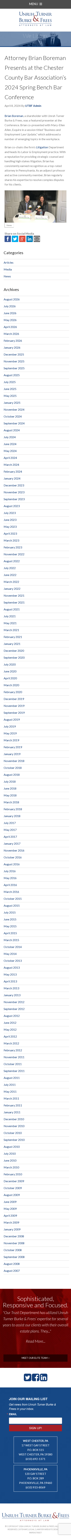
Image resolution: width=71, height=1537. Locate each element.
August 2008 (12, 1263)
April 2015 (10, 933)
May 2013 (10, 974)
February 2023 (13, 547)
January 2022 (12, 588)
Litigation (42, 147)
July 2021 (10, 616)
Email (13, 1414)
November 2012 (14, 1002)
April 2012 (10, 1036)
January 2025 (12, 402)
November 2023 (14, 492)
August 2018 (12, 774)
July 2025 (10, 382)
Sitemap (23, 1529)
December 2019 (14, 699)
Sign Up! (35, 1428)
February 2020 (13, 692)
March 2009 (11, 1222)
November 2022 (14, 554)
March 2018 (11, 802)
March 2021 (11, 630)
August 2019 (12, 719)
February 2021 (13, 637)
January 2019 (12, 754)
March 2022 (11, 581)
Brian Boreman (14, 115)
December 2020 (14, 650)
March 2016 (11, 891)
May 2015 (10, 926)
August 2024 (12, 430)
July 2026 (10, 306)
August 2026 (12, 299)
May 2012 (10, 1029)
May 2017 (10, 829)
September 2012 (14, 1009)
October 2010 (13, 1133)
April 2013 (10, 981)
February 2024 (13, 471)
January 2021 (12, 643)
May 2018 (10, 795)
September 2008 (14, 1257)
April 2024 (10, 457)
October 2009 (13, 1188)
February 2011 (13, 1105)
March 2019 (11, 740)
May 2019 (10, 733)
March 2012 (11, 1043)
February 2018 (13, 809)
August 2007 (12, 1270)
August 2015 (12, 905)
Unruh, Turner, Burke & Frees (35, 19)
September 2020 (14, 657)
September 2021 (14, 602)
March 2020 (11, 685)
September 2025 (14, 368)
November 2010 (14, 1126)
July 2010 (10, 1153)
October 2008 (13, 1250)
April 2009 (10, 1215)
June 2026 (10, 313)
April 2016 (10, 885)
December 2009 (14, 1181)
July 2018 (10, 781)
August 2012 (12, 1015)
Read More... (35, 1341)
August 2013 (12, 967)
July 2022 (10, 568)
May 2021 (10, 623)
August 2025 (12, 375)
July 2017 (10, 823)
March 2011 (11, 1098)
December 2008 (14, 1236)
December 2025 (14, 354)
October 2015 (13, 898)
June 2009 (10, 1201)
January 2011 (12, 1112)
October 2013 (13, 960)
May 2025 (10, 395)
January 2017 (12, 843)
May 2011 (10, 1091)
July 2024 (10, 437)
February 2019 (13, 747)
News (9, 225)
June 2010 (10, 1160)
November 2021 (14, 595)
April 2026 (10, 327)
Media (8, 269)
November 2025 (14, 361)
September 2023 (14, 499)
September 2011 (14, 1071)
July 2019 (10, 726)
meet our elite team (35, 1357)
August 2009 (12, 1195)
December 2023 (14, 485)
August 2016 (12, 864)
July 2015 (10, 912)
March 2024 (11, 464)
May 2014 (10, 953)
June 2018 (10, 788)
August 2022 (12, 561)
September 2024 (14, 423)
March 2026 (11, 333)
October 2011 (13, 1064)
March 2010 (11, 1167)
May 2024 (10, 451)
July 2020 (10, 664)
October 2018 (13, 767)
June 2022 (10, 575)
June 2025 (10, 389)
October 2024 (13, 416)
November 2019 (14, 705)
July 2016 (10, 871)
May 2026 (10, 320)
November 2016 (14, 850)
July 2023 (10, 513)
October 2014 (13, 947)
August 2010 (12, 1146)
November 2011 (14, 1057)
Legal (31, 1529)
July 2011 (10, 1084)
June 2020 (10, 671)
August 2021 (12, 609)
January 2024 (12, 478)
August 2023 (12, 506)
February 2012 (13, 1050)
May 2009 (10, 1208)
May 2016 (10, 878)
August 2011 (12, 1077)
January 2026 (12, 347)
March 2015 (11, 940)
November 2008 (14, 1243)
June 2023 (10, 519)
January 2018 (12, 816)
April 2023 (10, 533)
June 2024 (10, 444)
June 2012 (10, 1022)
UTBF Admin (33, 105)
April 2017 (10, 836)
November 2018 (14, 761)
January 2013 (12, 995)
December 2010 (14, 1119)
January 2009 (12, 1229)
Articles (8, 262)
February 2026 (13, 340)
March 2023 (11, 540)
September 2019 (14, 712)
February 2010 (13, 1174)
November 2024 (14, 409)
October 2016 (13, 857)
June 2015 (10, 919)
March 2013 (11, 988)
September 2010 (14, 1139)
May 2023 (10, 526)
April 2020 (10, 678)
